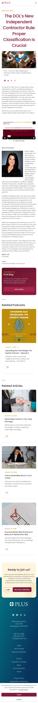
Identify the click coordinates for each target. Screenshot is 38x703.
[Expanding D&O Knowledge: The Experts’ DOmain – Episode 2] (7, 367)
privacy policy (24, 690)
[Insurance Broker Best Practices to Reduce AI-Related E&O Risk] (7, 549)
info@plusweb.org (19, 638)
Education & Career (19, 662)
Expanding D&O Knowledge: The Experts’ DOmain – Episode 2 (18, 351)
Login (19, 645)
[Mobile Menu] (35, 2)
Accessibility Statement (19, 681)
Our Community (19, 668)
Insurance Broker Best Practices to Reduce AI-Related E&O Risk (19, 533)
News (19, 665)
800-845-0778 (19, 636)
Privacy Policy (19, 678)
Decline (19, 699)
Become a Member (19, 652)
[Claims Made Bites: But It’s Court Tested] (7, 493)
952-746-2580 (19, 634)
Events (19, 659)
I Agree (19, 695)
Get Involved (19, 649)
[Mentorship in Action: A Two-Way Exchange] (7, 436)
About (19, 672)
